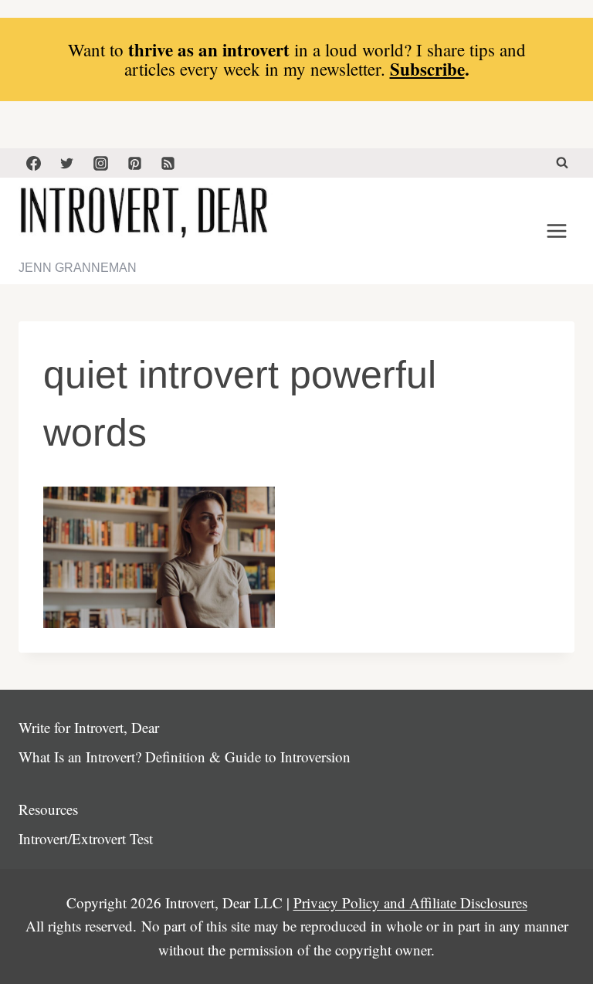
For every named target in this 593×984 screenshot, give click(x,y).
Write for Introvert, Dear (89, 727)
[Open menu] (556, 231)
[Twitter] (67, 163)
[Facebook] (33, 163)
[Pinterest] (134, 163)
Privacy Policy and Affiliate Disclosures (410, 902)
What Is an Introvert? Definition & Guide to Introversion (185, 756)
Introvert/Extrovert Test (86, 838)
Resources (48, 809)
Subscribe (427, 69)
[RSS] (168, 163)
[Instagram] (100, 163)
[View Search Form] (562, 163)
